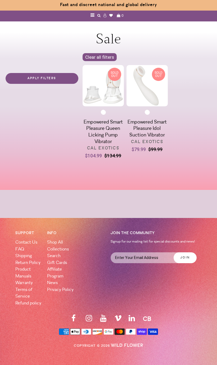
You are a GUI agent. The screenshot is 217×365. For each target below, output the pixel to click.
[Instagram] (89, 320)
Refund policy (28, 303)
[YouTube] (103, 320)
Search (54, 256)
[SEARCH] (99, 15)
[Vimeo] (118, 320)
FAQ (19, 249)
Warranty (24, 283)
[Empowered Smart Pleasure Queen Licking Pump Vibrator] (103, 86)
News (52, 283)
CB (147, 319)
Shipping (23, 256)
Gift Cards (57, 263)
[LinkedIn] (132, 320)
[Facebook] (73, 320)
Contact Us (26, 242)
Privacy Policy (60, 290)
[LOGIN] (105, 15)
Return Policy (27, 263)
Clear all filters (99, 57)
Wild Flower (127, 345)
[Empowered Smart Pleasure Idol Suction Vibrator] (147, 86)
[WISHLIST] (111, 15)
